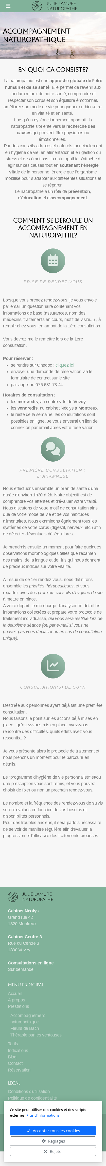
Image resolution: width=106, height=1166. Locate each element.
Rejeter (56, 1151)
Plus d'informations (42, 1115)
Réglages (56, 1141)
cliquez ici (64, 365)
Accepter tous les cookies (56, 1130)
